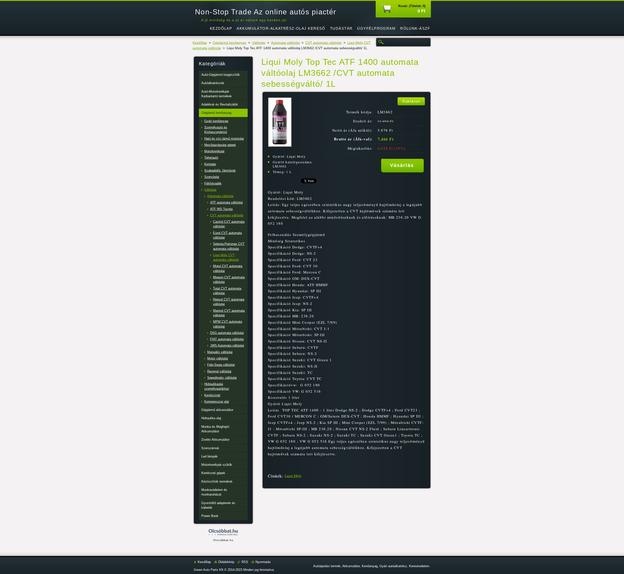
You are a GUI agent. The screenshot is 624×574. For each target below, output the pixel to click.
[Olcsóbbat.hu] (223, 532)
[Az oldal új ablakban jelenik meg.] (280, 146)
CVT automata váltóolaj (323, 43)
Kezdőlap (200, 43)
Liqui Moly (293, 475)
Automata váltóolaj (285, 43)
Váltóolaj (258, 43)
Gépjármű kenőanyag (229, 43)
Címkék (275, 476)
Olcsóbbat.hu (223, 540)
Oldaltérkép (226, 562)
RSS (245, 562)
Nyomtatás (263, 562)
